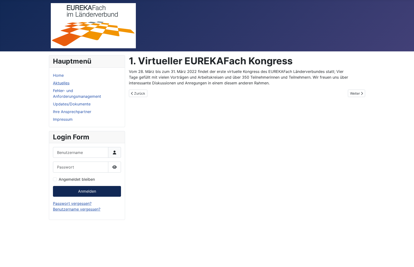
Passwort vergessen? (72, 203)
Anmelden (87, 191)
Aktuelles (61, 83)
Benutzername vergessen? (76, 209)
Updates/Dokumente (72, 104)
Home (58, 75)
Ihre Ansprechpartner (72, 111)
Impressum (63, 119)
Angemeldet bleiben (77, 179)
